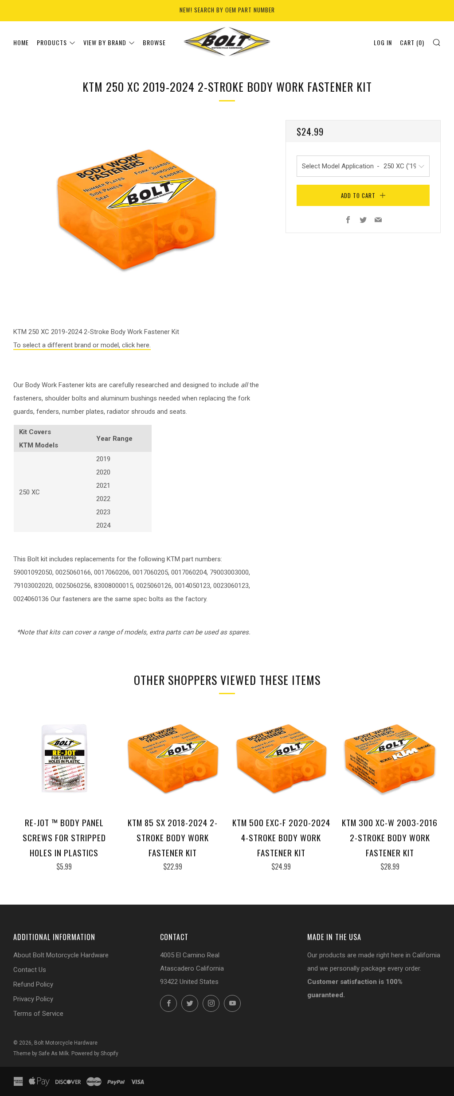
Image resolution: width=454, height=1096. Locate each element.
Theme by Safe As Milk (41, 1053)
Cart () (412, 42)
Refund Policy (33, 984)
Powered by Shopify (94, 1053)
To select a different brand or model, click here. (82, 345)
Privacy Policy (33, 999)
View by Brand (104, 42)
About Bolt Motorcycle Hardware (61, 955)
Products (52, 42)
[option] (136, 209)
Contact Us (29, 970)
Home (21, 42)
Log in (383, 42)
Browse (154, 42)
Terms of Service (38, 1014)
